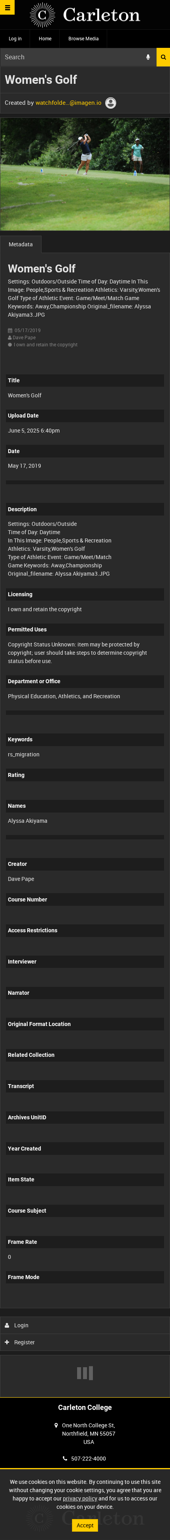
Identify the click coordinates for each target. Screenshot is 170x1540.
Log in (15, 38)
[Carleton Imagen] (85, 15)
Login (20, 1325)
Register (24, 1342)
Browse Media (83, 38)
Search (163, 57)
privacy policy (80, 1498)
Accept (85, 1525)
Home (45, 38)
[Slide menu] (7, 7)
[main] (85, 731)
